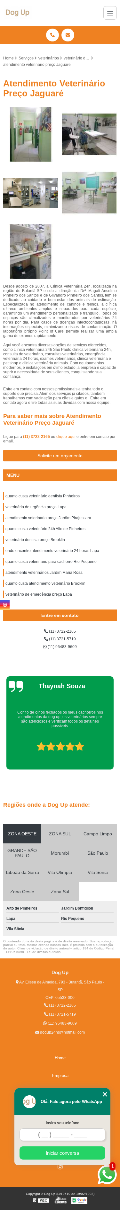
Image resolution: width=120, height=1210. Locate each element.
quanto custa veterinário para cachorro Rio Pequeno (51, 561)
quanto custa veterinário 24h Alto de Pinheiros (45, 529)
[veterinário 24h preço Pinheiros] (89, 134)
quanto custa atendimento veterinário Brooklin (45, 583)
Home (60, 1057)
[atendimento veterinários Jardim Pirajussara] (31, 252)
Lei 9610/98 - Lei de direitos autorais (33, 952)
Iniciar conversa (62, 1153)
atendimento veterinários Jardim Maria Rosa (44, 572)
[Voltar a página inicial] (18, 12)
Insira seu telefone (62, 1123)
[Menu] (110, 13)
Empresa (60, 1075)
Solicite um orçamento (60, 455)
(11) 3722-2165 (37, 436)
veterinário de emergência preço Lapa (38, 594)
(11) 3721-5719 (62, 639)
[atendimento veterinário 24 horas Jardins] (89, 193)
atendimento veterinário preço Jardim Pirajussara (48, 518)
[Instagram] (60, 1166)
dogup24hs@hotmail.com (62, 1032)
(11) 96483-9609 (62, 647)
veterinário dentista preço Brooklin (35, 540)
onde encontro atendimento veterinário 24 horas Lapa (52, 550)
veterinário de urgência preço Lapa (36, 507)
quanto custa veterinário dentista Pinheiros (42, 496)
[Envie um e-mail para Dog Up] (67, 35)
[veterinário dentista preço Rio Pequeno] (31, 193)
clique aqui (66, 436)
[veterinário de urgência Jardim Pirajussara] (31, 134)
